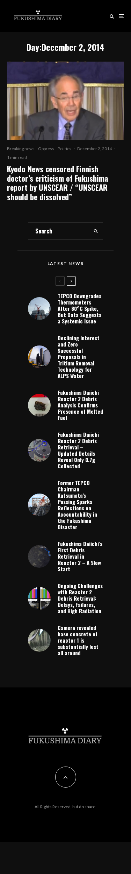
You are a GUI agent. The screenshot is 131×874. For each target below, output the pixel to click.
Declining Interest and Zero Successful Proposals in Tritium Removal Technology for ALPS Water (79, 357)
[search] (96, 231)
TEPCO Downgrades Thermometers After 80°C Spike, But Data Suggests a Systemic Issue (79, 308)
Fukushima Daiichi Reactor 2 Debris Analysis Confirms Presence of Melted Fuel (80, 405)
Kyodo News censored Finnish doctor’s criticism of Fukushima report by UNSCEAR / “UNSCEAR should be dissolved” (57, 182)
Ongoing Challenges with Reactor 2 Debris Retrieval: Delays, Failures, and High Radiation (80, 598)
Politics (64, 148)
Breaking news (21, 148)
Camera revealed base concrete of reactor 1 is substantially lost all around (78, 640)
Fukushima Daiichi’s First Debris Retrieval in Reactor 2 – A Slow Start (80, 556)
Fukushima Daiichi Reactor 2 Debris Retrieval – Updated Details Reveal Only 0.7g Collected (78, 450)
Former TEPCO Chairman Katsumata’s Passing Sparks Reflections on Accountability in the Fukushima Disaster (77, 505)
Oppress (46, 148)
